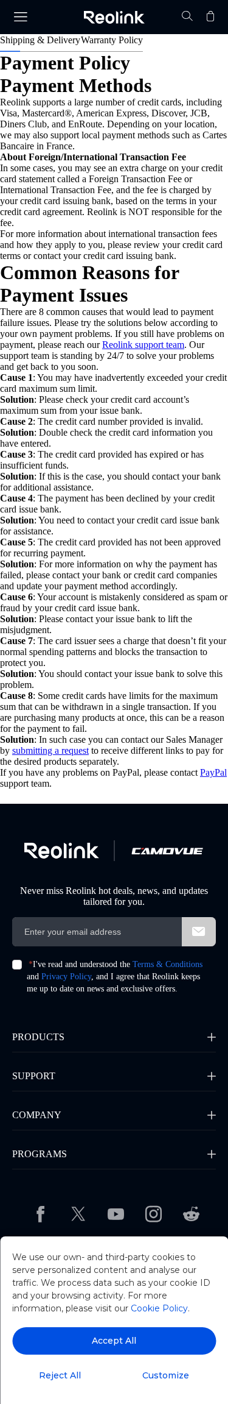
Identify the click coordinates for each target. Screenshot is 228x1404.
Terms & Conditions (167, 964)
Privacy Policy (66, 976)
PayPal (213, 772)
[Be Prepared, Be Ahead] (114, 17)
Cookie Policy (159, 1308)
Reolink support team (143, 344)
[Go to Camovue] (167, 851)
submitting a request (50, 750)
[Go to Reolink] (61, 851)
